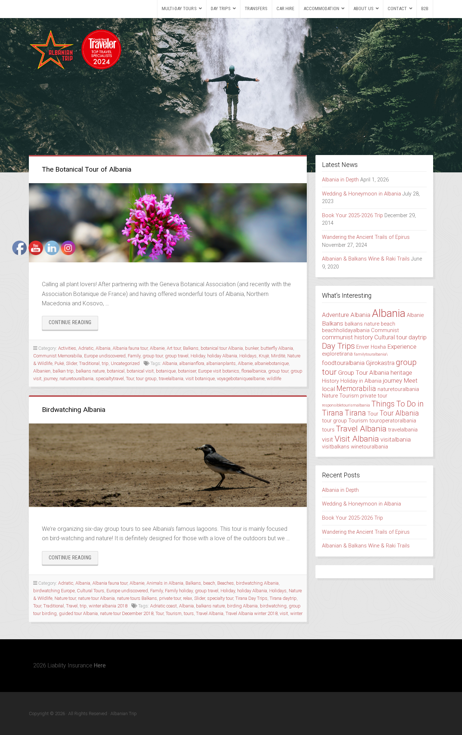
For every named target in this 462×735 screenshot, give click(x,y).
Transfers (256, 8)
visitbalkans (335, 446)
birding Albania (242, 606)
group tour (153, 355)
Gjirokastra (380, 362)
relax (187, 598)
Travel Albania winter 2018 (252, 613)
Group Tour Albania (363, 372)
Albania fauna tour (130, 348)
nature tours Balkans (137, 598)
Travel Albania (209, 613)
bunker (251, 348)
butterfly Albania (277, 348)
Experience (402, 346)
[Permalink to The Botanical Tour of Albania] (168, 223)
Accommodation (321, 8)
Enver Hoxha (371, 347)
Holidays (248, 355)
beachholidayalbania (346, 330)
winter (296, 613)
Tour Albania (399, 413)
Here (100, 665)
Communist (385, 330)
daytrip (418, 337)
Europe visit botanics (218, 371)
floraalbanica (253, 371)
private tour (170, 598)
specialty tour (220, 598)
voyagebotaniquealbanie (241, 378)
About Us (363, 8)
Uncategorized (125, 363)
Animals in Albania (165, 583)
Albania (103, 348)
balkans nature (210, 606)
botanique (166, 371)
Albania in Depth (340, 180)
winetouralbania (369, 446)
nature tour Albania (96, 598)
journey (392, 380)
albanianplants (221, 363)
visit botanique (200, 378)
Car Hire (285, 8)
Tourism (174, 613)
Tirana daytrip (283, 598)
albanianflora (191, 363)
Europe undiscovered (105, 355)
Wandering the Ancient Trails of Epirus (366, 237)
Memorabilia (356, 388)
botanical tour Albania (222, 348)
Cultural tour (390, 337)
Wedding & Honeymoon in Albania (361, 194)
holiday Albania (222, 355)
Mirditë (278, 355)
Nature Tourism (340, 395)
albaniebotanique (272, 363)
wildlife (274, 378)
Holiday (198, 355)
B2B (424, 8)
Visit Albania (357, 439)
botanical (116, 371)
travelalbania (171, 378)
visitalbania (395, 439)
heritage (401, 372)
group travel (176, 355)
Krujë (264, 355)
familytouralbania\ (371, 354)
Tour (130, 378)
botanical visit (140, 371)
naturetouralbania (398, 389)
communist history (347, 337)
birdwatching (273, 606)
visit (284, 613)
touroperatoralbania (392, 420)
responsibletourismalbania (346, 405)
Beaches (225, 583)
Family (134, 355)
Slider (199, 598)
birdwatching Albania (257, 583)
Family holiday (179, 590)
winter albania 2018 (108, 606)
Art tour (174, 348)
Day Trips (221, 8)
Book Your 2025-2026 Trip (352, 215)
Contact (397, 8)
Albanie (157, 348)
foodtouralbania (343, 362)
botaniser (187, 371)
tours (189, 613)
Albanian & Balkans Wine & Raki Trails (366, 259)
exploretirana (337, 354)
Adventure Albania (346, 314)
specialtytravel (110, 378)
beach (209, 583)
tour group (146, 378)
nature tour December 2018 (126, 613)
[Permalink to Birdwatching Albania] (168, 465)
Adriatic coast (163, 606)
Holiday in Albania (361, 381)
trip (105, 363)
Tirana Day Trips (251, 598)
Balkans (191, 348)
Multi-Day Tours (179, 8)
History (330, 381)
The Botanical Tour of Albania (86, 169)
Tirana (355, 412)
